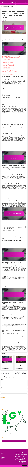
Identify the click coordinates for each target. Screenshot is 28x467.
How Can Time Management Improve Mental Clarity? (8, 73)
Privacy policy (3, 457)
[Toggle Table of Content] (19, 56)
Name (1, 387)
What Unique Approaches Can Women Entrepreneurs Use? (9, 66)
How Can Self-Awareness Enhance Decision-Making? (8, 60)
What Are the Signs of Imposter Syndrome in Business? (8, 70)
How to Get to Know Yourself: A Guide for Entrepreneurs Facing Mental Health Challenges (7, 366)
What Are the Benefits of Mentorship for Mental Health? (9, 68)
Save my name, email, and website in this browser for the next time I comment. (11, 395)
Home (2, 2)
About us (2, 453)
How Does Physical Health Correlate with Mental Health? (8, 65)
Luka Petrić (7, 20)
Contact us (2, 454)
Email (1, 390)
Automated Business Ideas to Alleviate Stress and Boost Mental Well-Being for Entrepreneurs (21, 455)
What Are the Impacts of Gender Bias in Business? (8, 62)
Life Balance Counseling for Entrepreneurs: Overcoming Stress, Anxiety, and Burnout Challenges (20, 459)
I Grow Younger (9, 433)
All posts (25, 2)
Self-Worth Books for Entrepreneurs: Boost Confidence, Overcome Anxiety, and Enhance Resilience (20, 462)
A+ (1, 0)
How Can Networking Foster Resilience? (7, 67)
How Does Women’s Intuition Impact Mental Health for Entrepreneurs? (10, 57)
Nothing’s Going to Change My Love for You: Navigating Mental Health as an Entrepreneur (21, 366)
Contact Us (12, 4)
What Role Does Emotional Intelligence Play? (7, 59)
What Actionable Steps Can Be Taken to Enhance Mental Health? (9, 71)
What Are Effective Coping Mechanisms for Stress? (8, 64)
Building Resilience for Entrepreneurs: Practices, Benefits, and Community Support (20, 452)
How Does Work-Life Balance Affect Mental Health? (8, 61)
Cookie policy (2, 459)
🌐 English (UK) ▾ (25, 465)
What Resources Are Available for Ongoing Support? (8, 74)
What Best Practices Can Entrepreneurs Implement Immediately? (10, 72)
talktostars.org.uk (14, 2)
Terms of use (2, 458)
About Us (16, 4)
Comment (2, 379)
